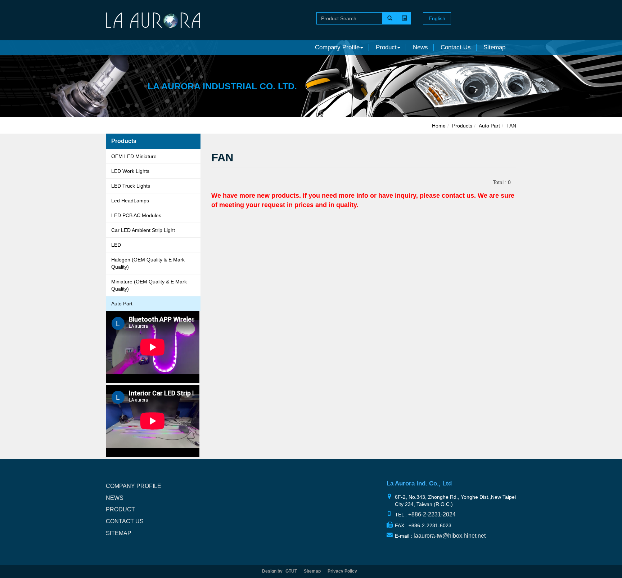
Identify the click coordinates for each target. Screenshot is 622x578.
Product (120, 509)
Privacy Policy (342, 571)
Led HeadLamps (130, 200)
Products (462, 126)
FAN (511, 126)
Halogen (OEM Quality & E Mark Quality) (148, 263)
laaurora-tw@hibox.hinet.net (450, 536)
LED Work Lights (130, 171)
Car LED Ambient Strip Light (143, 230)
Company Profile (133, 486)
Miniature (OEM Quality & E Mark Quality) (149, 285)
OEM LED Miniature (134, 156)
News (420, 47)
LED (116, 245)
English (437, 18)
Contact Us (456, 47)
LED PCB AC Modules (136, 215)
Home (439, 126)
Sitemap (494, 47)
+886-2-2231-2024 (432, 514)
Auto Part (121, 303)
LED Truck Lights (130, 186)
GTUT (291, 571)
